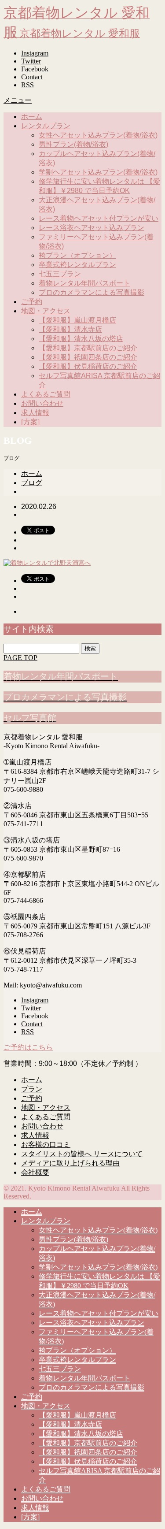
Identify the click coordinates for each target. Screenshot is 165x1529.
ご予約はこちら (28, 1047)
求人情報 (35, 412)
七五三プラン (60, 274)
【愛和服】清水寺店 (70, 329)
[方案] (30, 422)
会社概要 (35, 1172)
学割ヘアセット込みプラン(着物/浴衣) (98, 172)
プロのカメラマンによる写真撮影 (91, 292)
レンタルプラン (45, 126)
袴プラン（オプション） (77, 255)
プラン (31, 1089)
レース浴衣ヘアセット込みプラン (91, 227)
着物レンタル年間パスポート (84, 283)
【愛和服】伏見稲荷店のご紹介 (88, 366)
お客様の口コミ (45, 1144)
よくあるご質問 (45, 394)
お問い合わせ (42, 403)
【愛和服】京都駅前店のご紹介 (88, 348)
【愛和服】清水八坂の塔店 (81, 338)
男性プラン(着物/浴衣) (73, 144)
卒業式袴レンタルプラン (77, 264)
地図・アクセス (45, 311)
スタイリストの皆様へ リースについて (82, 1154)
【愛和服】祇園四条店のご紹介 (88, 357)
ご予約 (31, 301)
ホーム (31, 116)
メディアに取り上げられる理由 (70, 1163)
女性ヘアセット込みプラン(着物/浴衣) (98, 135)
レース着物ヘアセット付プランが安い (98, 218)
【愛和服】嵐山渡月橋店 (77, 320)
